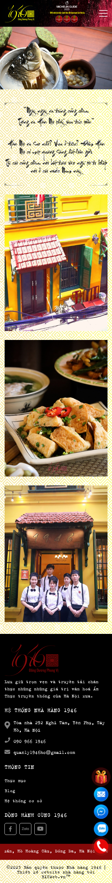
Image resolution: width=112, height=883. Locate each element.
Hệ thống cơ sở (23, 800)
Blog (9, 790)
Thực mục (56, 374)
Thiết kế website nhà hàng (50, 871)
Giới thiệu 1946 (56, 236)
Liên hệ (56, 520)
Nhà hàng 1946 (84, 866)
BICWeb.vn (54, 876)
